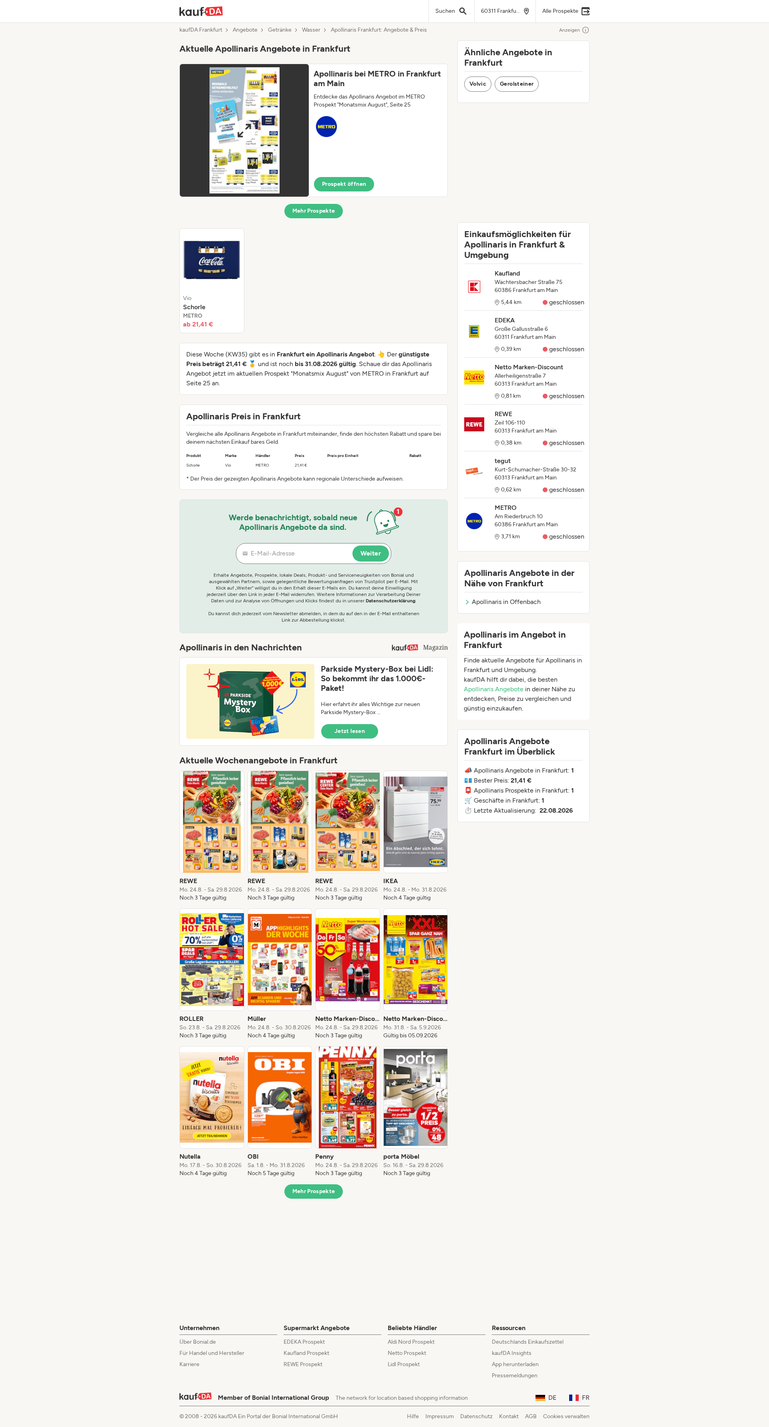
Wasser (311, 30)
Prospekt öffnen (344, 184)
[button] (313, 130)
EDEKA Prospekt (304, 1341)
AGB (531, 1416)
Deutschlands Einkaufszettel (528, 1341)
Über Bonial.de (197, 1341)
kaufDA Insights (511, 1353)
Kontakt (509, 1416)
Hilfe (413, 1416)
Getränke (280, 30)
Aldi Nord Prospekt (411, 1341)
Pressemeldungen (514, 1375)
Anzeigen (569, 30)
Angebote (245, 30)
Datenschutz (476, 1416)
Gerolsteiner (516, 84)
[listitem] (211, 280)
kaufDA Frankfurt (200, 30)
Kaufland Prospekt (306, 1353)
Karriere (189, 1364)
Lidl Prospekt (404, 1364)
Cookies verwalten (566, 1416)
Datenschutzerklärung (390, 601)
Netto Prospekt (407, 1353)
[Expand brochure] (244, 130)
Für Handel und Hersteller (211, 1353)
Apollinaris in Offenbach (506, 602)
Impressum (439, 1416)
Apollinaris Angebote (493, 689)
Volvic (477, 84)
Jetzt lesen (349, 731)
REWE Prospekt (303, 1364)
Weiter (370, 553)
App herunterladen (515, 1364)
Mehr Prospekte (313, 210)
